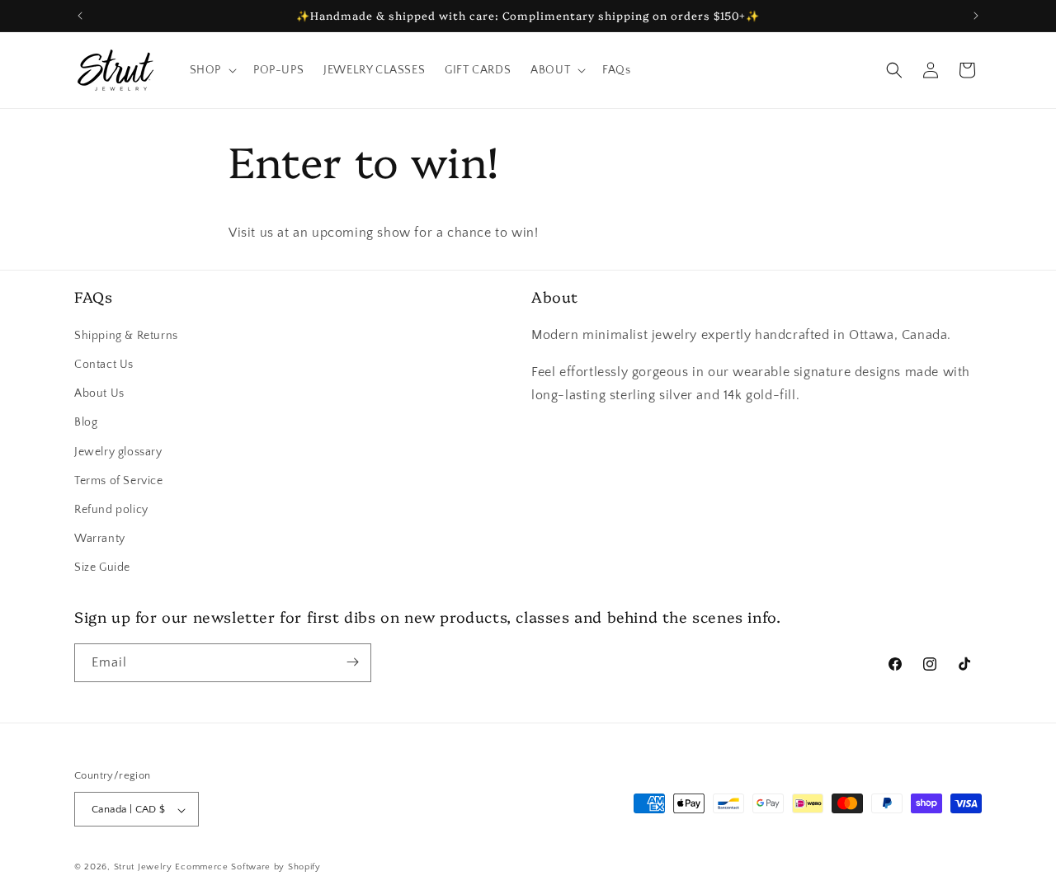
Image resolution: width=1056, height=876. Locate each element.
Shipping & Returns (126, 334)
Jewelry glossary (118, 451)
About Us (99, 392)
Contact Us (104, 363)
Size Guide (102, 567)
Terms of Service (118, 480)
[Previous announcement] (80, 15)
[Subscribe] (352, 662)
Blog (85, 422)
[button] (211, 70)
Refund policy (111, 509)
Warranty (99, 537)
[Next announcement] (976, 15)
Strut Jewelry (143, 868)
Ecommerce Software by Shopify (247, 868)
